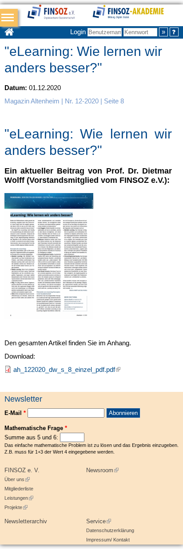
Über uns (17, 479)
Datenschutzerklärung (110, 530)
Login (78, 32)
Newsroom (102, 470)
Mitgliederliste (18, 488)
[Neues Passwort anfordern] (174, 32)
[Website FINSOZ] (59, 13)
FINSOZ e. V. (22, 470)
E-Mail (15, 413)
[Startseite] (137, 13)
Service (98, 521)
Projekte (16, 507)
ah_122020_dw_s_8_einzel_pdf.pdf (66, 369)
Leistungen (18, 498)
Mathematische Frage (35, 428)
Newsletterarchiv (25, 521)
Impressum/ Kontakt (108, 539)
